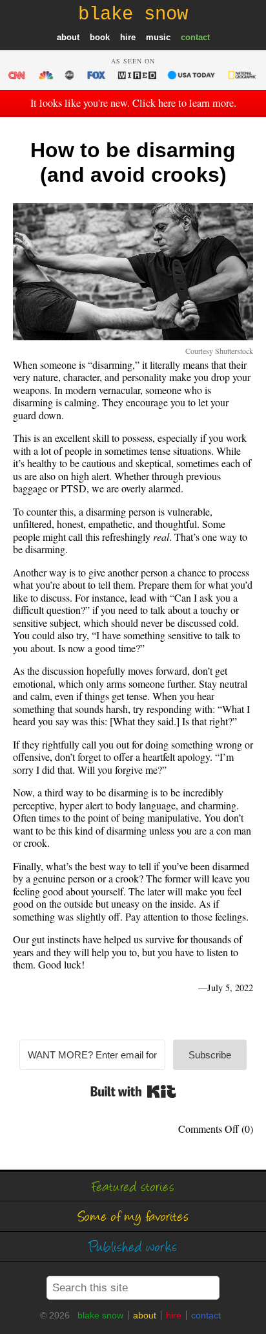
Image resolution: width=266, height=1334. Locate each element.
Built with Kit (133, 1091)
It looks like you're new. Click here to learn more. (133, 103)
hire (128, 37)
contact (195, 37)
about (68, 37)
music (158, 37)
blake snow (100, 1315)
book (100, 37)
